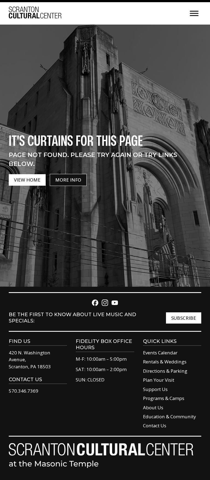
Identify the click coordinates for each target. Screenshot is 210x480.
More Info (68, 180)
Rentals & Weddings (164, 361)
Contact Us (154, 425)
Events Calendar (160, 352)
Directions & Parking (165, 371)
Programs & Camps (163, 398)
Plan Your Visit (158, 380)
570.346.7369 (23, 391)
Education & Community (169, 416)
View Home (27, 180)
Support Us (155, 389)
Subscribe (183, 318)
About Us (153, 407)
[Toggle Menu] (194, 13)
